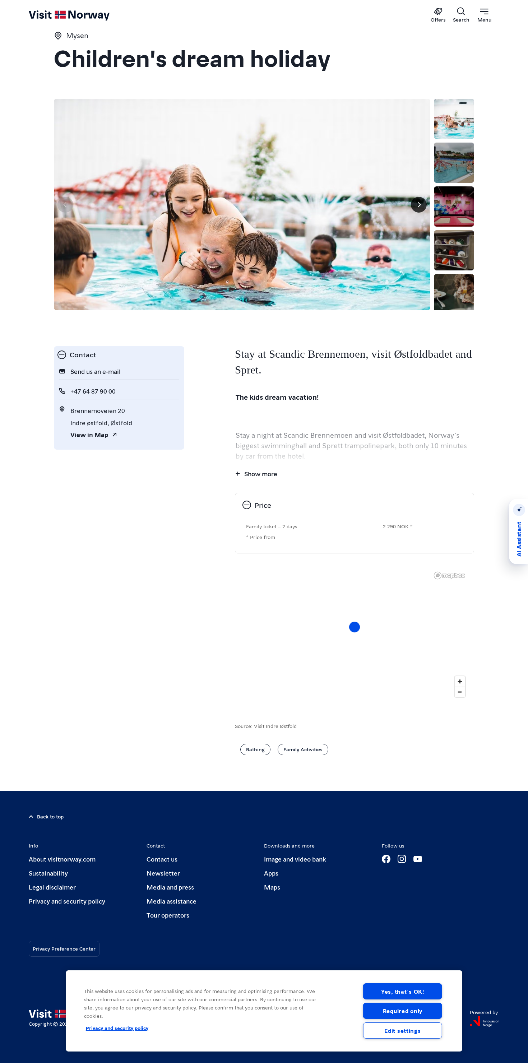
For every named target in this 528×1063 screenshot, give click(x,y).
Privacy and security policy (67, 901)
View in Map (89, 434)
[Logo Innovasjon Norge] (484, 1021)
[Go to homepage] (81, 15)
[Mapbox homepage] (449, 575)
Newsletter (163, 873)
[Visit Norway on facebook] (386, 859)
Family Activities (303, 749)
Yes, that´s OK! (402, 991)
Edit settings (402, 1030)
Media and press (170, 887)
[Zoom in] (460, 681)
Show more (260, 473)
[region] (264, 1011)
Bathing (255, 749)
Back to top (50, 816)
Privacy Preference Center (64, 948)
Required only (402, 1011)
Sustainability (48, 873)
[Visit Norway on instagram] (402, 859)
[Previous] (65, 205)
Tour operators (168, 915)
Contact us (162, 859)
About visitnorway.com (62, 859)
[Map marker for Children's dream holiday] (354, 627)
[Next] (419, 205)
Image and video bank (295, 859)
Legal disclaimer (52, 887)
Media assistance (171, 901)
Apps (271, 873)
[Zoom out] (460, 692)
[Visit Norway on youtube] (417, 859)
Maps (272, 887)
